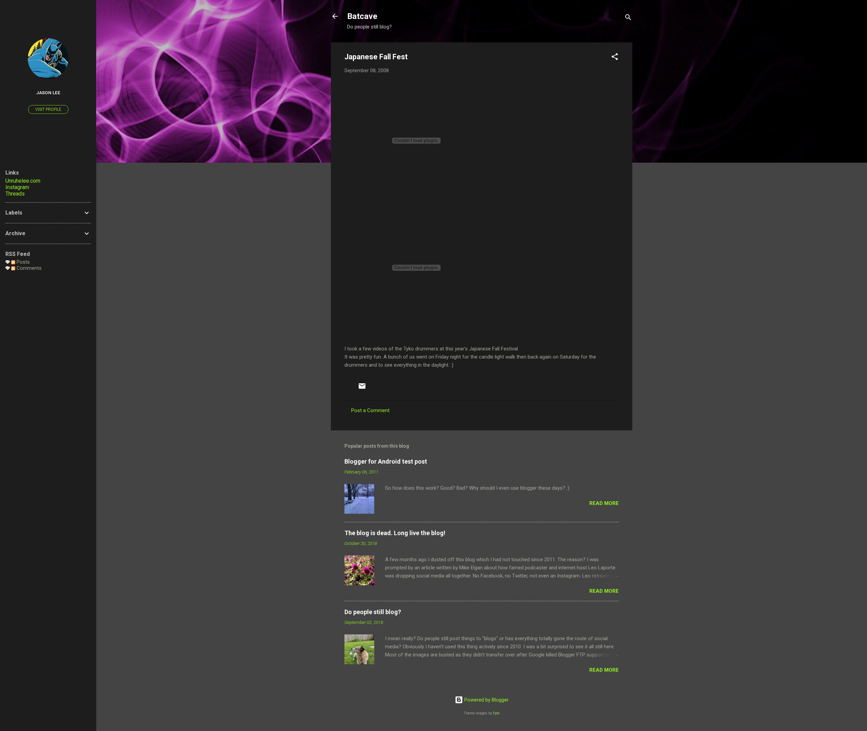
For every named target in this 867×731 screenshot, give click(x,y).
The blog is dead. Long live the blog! (394, 532)
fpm (496, 713)
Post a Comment (370, 410)
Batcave (362, 16)
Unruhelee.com (22, 181)
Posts (22, 262)
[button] (615, 58)
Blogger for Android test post (385, 461)
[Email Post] (362, 388)
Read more (604, 503)
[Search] (628, 18)
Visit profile (48, 109)
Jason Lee (48, 92)
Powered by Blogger (486, 700)
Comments (28, 268)
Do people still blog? (372, 611)
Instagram (17, 187)
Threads (15, 193)
